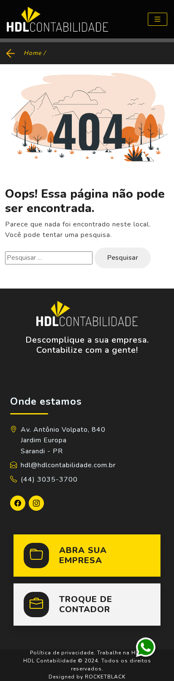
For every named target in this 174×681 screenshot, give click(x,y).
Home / (35, 53)
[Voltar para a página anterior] (11, 53)
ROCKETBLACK (105, 676)
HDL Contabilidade (49, 660)
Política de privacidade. (62, 652)
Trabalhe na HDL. (120, 652)
